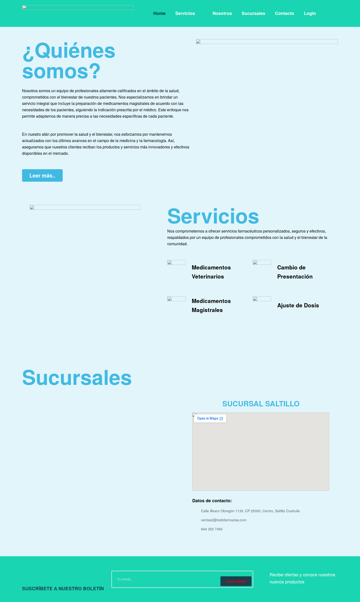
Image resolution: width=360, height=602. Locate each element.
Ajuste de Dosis (298, 305)
